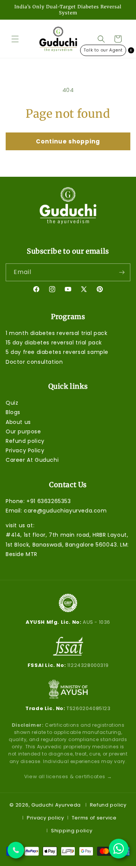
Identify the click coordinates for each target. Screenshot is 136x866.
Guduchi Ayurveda (56, 804)
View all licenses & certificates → (68, 776)
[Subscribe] (121, 272)
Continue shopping (68, 141)
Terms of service (94, 817)
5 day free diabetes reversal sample (57, 352)
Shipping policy (72, 830)
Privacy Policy (25, 450)
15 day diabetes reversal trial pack (54, 342)
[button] (15, 39)
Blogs (13, 412)
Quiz (12, 403)
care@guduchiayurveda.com (65, 510)
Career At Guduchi (32, 460)
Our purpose (23, 431)
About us (18, 422)
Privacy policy (45, 817)
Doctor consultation (34, 362)
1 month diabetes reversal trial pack (57, 333)
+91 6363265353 (48, 501)
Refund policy (25, 441)
